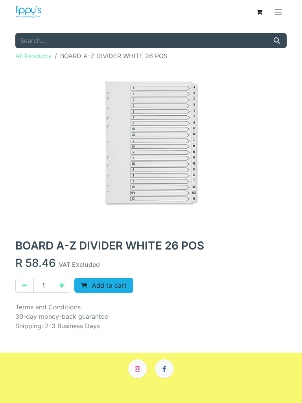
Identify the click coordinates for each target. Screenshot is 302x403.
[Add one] (62, 285)
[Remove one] (24, 285)
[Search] (277, 40)
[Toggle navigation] (278, 11)
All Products (33, 56)
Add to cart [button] (108, 285)
